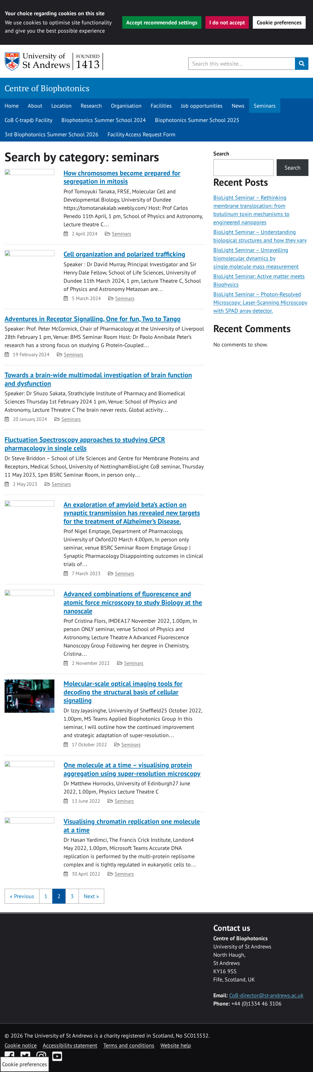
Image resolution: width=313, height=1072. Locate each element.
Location (61, 105)
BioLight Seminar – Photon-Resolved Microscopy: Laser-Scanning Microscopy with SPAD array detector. (260, 302)
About (35, 105)
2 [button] (59, 896)
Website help (175, 1045)
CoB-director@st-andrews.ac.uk (266, 995)
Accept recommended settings (161, 22)
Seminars (265, 105)
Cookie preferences (279, 22)
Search (221, 153)
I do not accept (227, 22)
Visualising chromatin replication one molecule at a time (132, 825)
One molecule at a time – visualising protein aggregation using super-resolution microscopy (132, 769)
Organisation (126, 105)
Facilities (161, 105)
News (238, 105)
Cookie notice (21, 1045)
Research (91, 105)
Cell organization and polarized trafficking (124, 254)
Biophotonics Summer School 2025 (197, 120)
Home (12, 105)
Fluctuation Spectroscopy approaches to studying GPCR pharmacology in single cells (85, 443)
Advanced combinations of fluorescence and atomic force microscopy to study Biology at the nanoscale (133, 602)
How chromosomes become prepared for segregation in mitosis (122, 177)
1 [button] (45, 896)
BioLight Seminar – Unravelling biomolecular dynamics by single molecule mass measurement (256, 258)
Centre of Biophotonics (47, 88)
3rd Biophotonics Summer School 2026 (51, 134)
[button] (22, 896)
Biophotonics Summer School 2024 (103, 120)
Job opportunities (202, 105)
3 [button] (72, 896)
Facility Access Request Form (141, 134)
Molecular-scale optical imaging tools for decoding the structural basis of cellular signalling (123, 692)
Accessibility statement (70, 1045)
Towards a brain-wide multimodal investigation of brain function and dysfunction (98, 379)
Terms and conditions (128, 1045)
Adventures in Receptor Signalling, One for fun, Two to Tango (93, 318)
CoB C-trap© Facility (28, 120)
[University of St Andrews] (54, 61)
